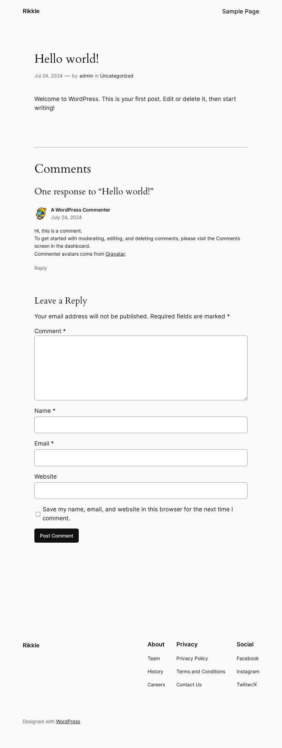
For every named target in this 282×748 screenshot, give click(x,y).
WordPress (68, 721)
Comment (50, 331)
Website (45, 476)
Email (44, 443)
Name (45, 410)
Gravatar (115, 254)
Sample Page (240, 11)
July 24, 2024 (66, 217)
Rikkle (31, 11)
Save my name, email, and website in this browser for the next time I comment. (138, 514)
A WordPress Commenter (80, 210)
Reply (40, 268)
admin (86, 76)
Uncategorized (116, 76)
